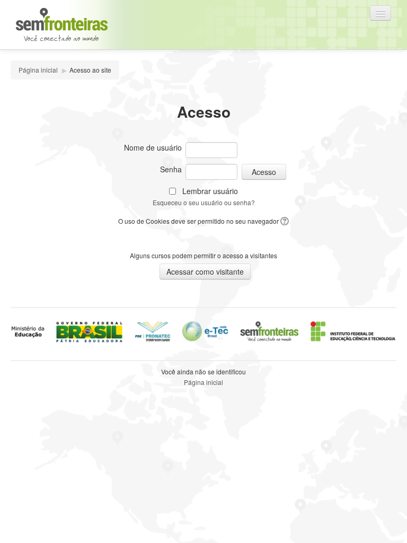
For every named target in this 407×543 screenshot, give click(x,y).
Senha (171, 169)
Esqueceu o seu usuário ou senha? (204, 202)
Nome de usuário (153, 147)
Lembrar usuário (210, 191)
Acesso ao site (90, 69)
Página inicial (38, 69)
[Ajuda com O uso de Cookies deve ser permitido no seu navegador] (284, 220)
